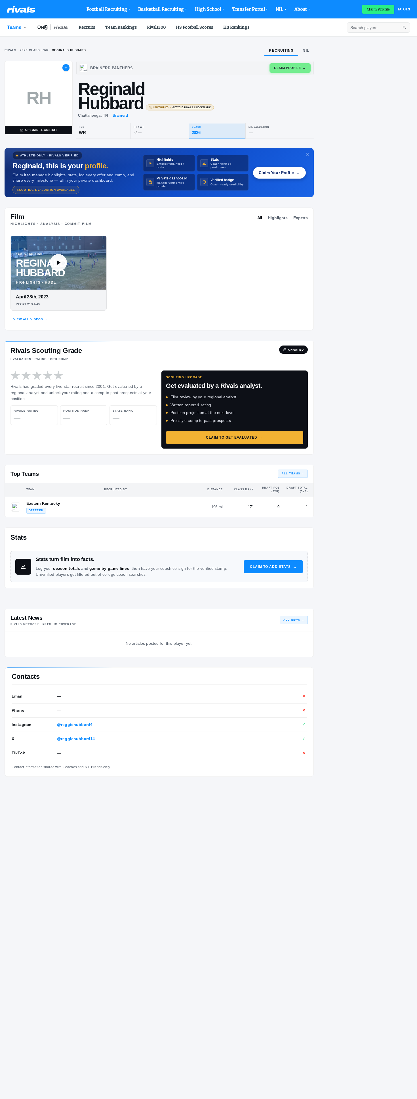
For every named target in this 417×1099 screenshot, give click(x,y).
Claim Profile (378, 9)
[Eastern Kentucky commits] (15, 507)
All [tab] (259, 217)
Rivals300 (156, 27)
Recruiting (281, 51)
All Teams (293, 473)
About (300, 9)
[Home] (21, 9)
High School (208, 9)
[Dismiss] (307, 154)
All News (293, 619)
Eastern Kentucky (43, 503)
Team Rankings (121, 27)
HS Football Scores (194, 27)
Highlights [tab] (278, 217)
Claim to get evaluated (234, 437)
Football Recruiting (107, 9)
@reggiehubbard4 (74, 724)
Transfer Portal (248, 9)
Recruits (87, 27)
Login (404, 9)
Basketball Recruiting (161, 9)
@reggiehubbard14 (76, 738)
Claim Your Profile (279, 172)
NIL (279, 9)
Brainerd (120, 115)
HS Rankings (236, 27)
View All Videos (30, 319)
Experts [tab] (300, 217)
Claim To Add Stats (273, 567)
